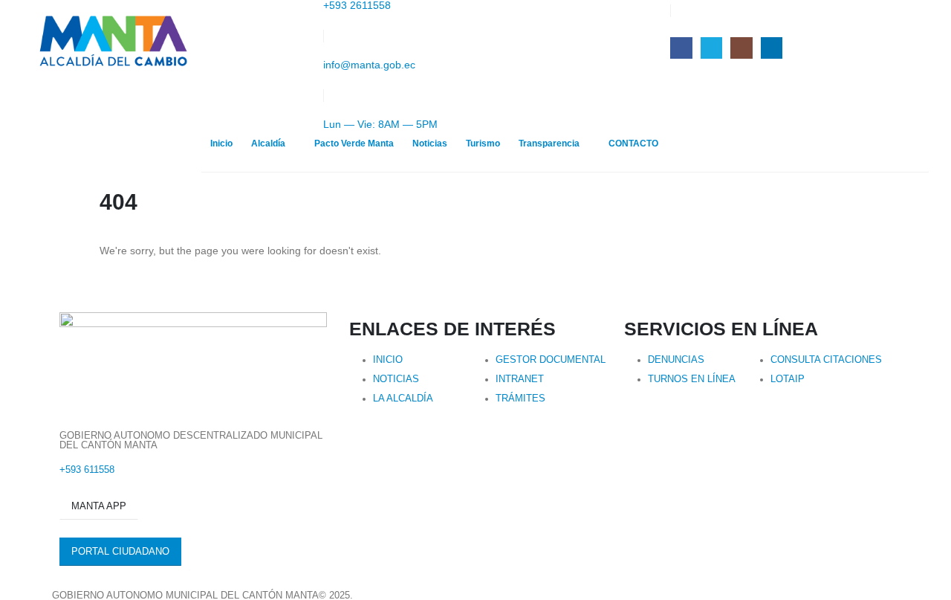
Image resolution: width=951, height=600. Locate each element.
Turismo (483, 143)
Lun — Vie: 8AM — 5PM (380, 124)
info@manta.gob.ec (369, 65)
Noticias (429, 143)
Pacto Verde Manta (354, 143)
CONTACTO (633, 143)
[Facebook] (681, 48)
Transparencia (549, 143)
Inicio (221, 143)
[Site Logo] (111, 42)
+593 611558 (86, 470)
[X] (711, 48)
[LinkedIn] (771, 48)
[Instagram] (741, 48)
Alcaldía (268, 143)
